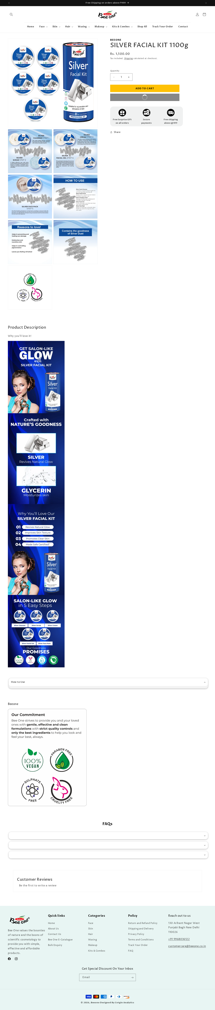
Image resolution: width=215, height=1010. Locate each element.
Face (90, 923)
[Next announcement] (206, 3)
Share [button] (117, 132)
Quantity (114, 70)
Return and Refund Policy (142, 923)
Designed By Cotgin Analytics (117, 1002)
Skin (90, 928)
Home (51, 923)
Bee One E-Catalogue (60, 939)
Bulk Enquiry (55, 945)
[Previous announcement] (9, 3)
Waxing (92, 939)
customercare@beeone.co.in (187, 946)
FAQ (130, 950)
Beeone (95, 1002)
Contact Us (54, 934)
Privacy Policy (136, 934)
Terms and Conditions (141, 939)
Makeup (92, 945)
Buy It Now (131, 98)
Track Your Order (138, 945)
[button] (11, 14)
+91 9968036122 (179, 939)
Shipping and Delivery (141, 928)
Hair (90, 934)
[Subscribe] (132, 977)
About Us (53, 928)
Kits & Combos (96, 950)
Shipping (128, 58)
